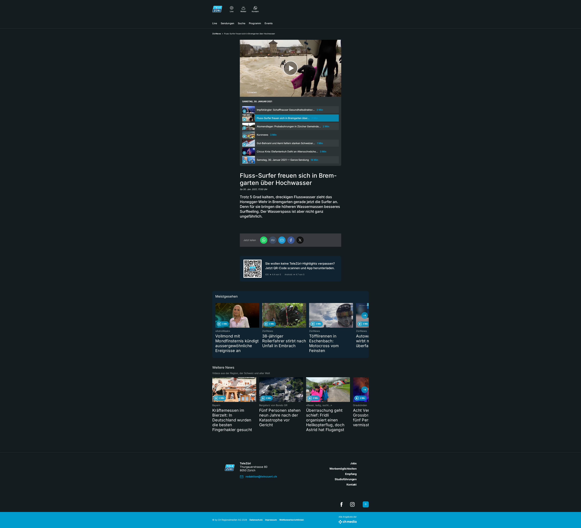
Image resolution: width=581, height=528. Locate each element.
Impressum (271, 519)
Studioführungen (346, 479)
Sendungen (227, 23)
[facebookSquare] (341, 504)
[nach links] (216, 315)
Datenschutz (256, 519)
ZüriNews (216, 34)
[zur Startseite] (217, 9)
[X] (300, 240)
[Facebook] (291, 240)
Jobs (353, 463)
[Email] (282, 240)
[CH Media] (348, 521)
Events (269, 23)
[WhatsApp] (263, 240)
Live (214, 23)
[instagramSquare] (352, 504)
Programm (255, 23)
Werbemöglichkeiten (343, 468)
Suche (241, 23)
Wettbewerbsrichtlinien (291, 519)
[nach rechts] (364, 315)
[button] (272, 240)
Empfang (351, 474)
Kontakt (351, 484)
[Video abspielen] (290, 68)
